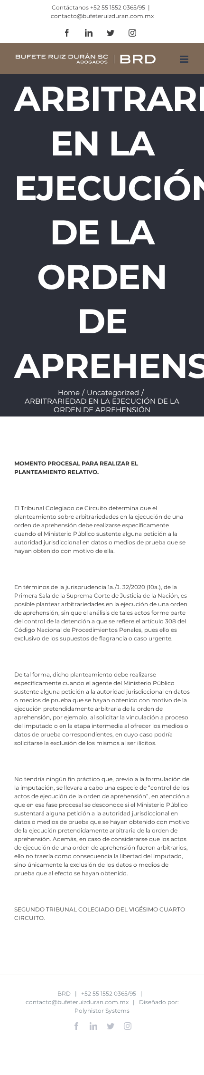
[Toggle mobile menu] (185, 59)
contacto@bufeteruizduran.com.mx (102, 15)
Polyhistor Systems (102, 1010)
